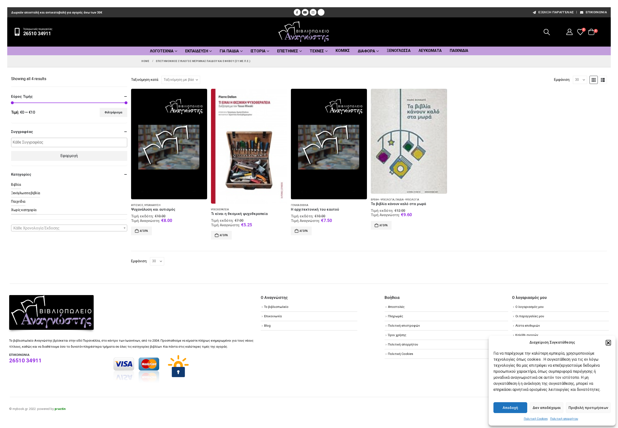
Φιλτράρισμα (113, 112)
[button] (608, 342)
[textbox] (70, 142)
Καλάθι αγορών (526, 335)
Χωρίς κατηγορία (23, 210)
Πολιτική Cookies (536, 419)
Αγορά (144, 231)
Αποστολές (396, 307)
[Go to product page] (169, 144)
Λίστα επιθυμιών (527, 325)
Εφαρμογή (69, 155)
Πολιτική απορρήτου (564, 419)
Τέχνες (317, 51)
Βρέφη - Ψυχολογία (382, 199)
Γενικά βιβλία (299, 205)
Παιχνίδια (459, 50)
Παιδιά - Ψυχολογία (407, 199)
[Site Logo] (303, 32)
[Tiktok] (321, 12)
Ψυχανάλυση (152, 205)
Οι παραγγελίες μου (529, 316)
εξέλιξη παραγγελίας (556, 12)
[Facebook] (297, 12)
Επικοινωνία (596, 12)
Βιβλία (16, 184)
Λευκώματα (430, 50)
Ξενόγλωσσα (399, 50)
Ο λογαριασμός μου (529, 307)
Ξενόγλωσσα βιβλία (25, 193)
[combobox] (69, 228)
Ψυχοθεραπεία (220, 209)
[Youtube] (305, 12)
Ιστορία (258, 51)
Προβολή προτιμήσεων (588, 408)
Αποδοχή (510, 408)
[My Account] (569, 32)
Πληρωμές (395, 316)
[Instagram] (313, 12)
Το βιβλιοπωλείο (276, 307)
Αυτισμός (137, 205)
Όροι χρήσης (397, 335)
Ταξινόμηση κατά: (145, 79)
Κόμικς (343, 50)
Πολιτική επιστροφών (404, 325)
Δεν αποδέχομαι (547, 408)
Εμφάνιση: (562, 79)
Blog (267, 325)
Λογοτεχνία (162, 51)
